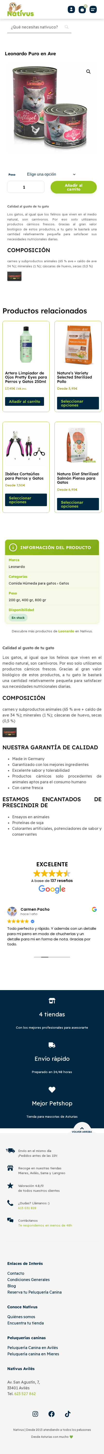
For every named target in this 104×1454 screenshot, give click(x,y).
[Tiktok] (67, 1414)
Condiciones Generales (28, 1279)
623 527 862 (25, 1393)
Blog (11, 1285)
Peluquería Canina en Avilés (32, 1347)
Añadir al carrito (74, 187)
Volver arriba (82, 1131)
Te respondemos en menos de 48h (45, 1225)
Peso (11, 174)
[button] (93, 9)
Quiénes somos (21, 1316)
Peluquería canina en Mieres (33, 1353)
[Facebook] (51, 1414)
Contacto (15, 1273)
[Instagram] (35, 1414)
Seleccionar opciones (72, 403)
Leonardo (66, 631)
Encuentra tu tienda (25, 1323)
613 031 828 (27, 1208)
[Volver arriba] (82, 1128)
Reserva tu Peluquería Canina (34, 1292)
